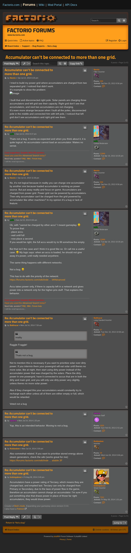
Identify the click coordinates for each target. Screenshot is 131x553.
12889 (102, 154)
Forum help (37, 159)
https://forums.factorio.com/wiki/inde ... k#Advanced (37, 279)
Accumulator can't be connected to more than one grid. (60, 57)
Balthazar (98, 318)
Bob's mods (19, 506)
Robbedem (99, 441)
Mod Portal (55, 4)
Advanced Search (31, 155)
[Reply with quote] (85, 71)
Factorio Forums (31, 30)
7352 (102, 497)
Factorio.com (11, 4)
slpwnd (97, 413)
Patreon (20, 509)
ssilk (96, 141)
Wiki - (29, 159)
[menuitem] (27, 40)
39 (101, 453)
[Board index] (32, 18)
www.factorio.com (16, 35)
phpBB (56, 536)
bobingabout (99, 486)
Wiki (41, 4)
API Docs (71, 4)
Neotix (96, 70)
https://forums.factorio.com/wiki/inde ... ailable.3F (36, 460)
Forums (29, 4)
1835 (102, 426)
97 (101, 330)
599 (101, 81)
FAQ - (24, 159)
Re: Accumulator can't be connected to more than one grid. (29, 128)
